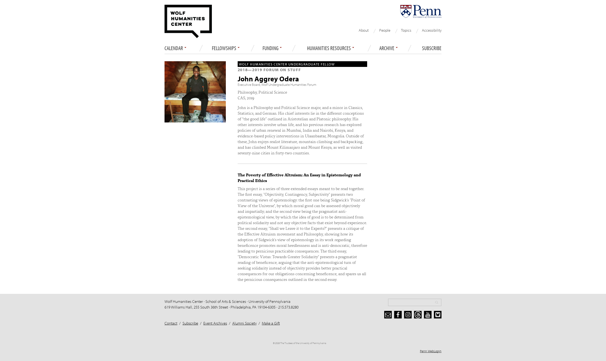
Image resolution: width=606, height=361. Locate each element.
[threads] (418, 314)
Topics (406, 30)
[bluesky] (437, 314)
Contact (171, 323)
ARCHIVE (387, 48)
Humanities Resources (329, 48)
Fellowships (224, 48)
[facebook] (398, 314)
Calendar (174, 48)
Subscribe (431, 48)
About (364, 30)
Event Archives (215, 323)
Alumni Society (244, 323)
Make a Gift (271, 323)
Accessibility (431, 30)
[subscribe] (388, 314)
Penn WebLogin (430, 351)
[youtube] (428, 314)
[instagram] (408, 314)
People (384, 30)
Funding (271, 48)
